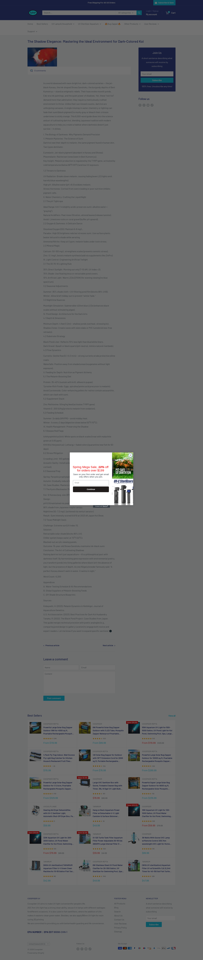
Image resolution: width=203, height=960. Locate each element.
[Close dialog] (130, 455)
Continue (91, 489)
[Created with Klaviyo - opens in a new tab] (101, 506)
